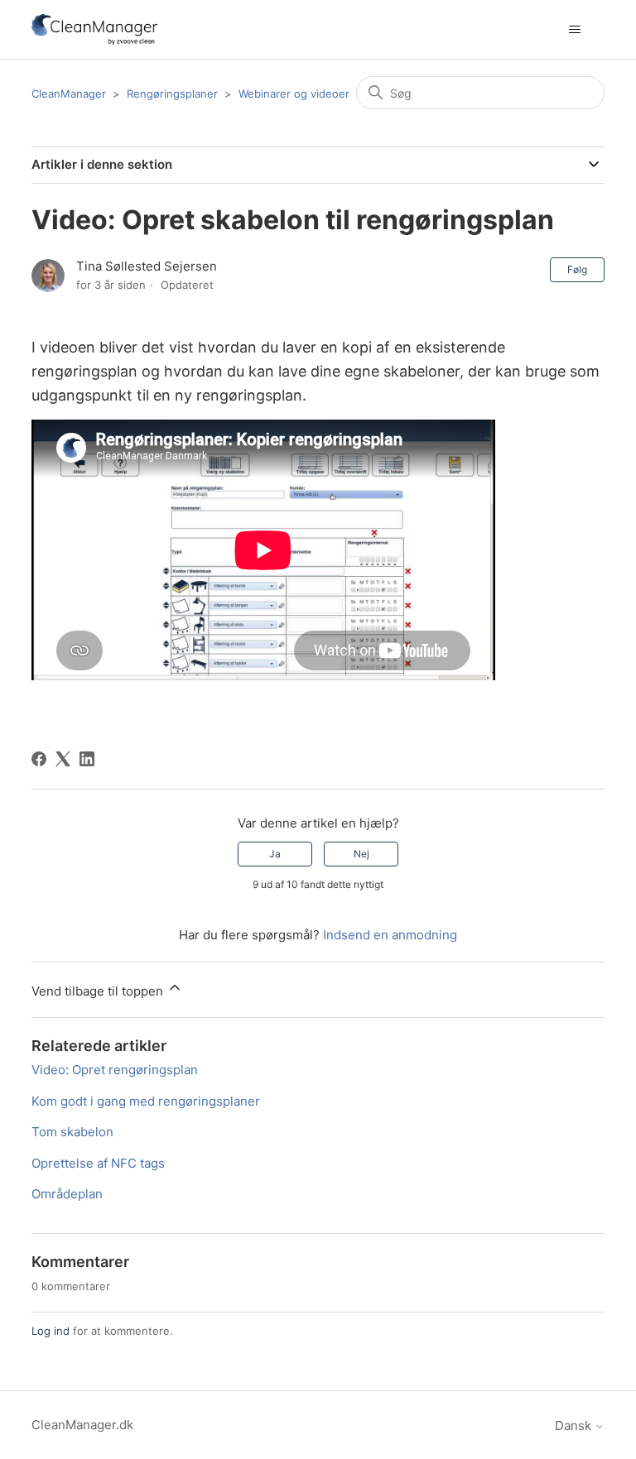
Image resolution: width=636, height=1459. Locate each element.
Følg (577, 269)
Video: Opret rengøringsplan (114, 1069)
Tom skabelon (72, 1132)
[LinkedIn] (87, 758)
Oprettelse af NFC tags (98, 1163)
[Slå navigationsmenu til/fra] (575, 30)
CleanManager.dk (82, 1425)
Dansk (575, 1425)
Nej (361, 853)
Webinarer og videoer (293, 93)
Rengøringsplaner (172, 93)
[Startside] (94, 29)
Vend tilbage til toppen (98, 991)
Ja (275, 853)
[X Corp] (62, 758)
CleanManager (68, 93)
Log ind (50, 1330)
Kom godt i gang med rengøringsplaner (145, 1101)
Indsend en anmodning (390, 935)
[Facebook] (38, 758)
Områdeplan (67, 1194)
